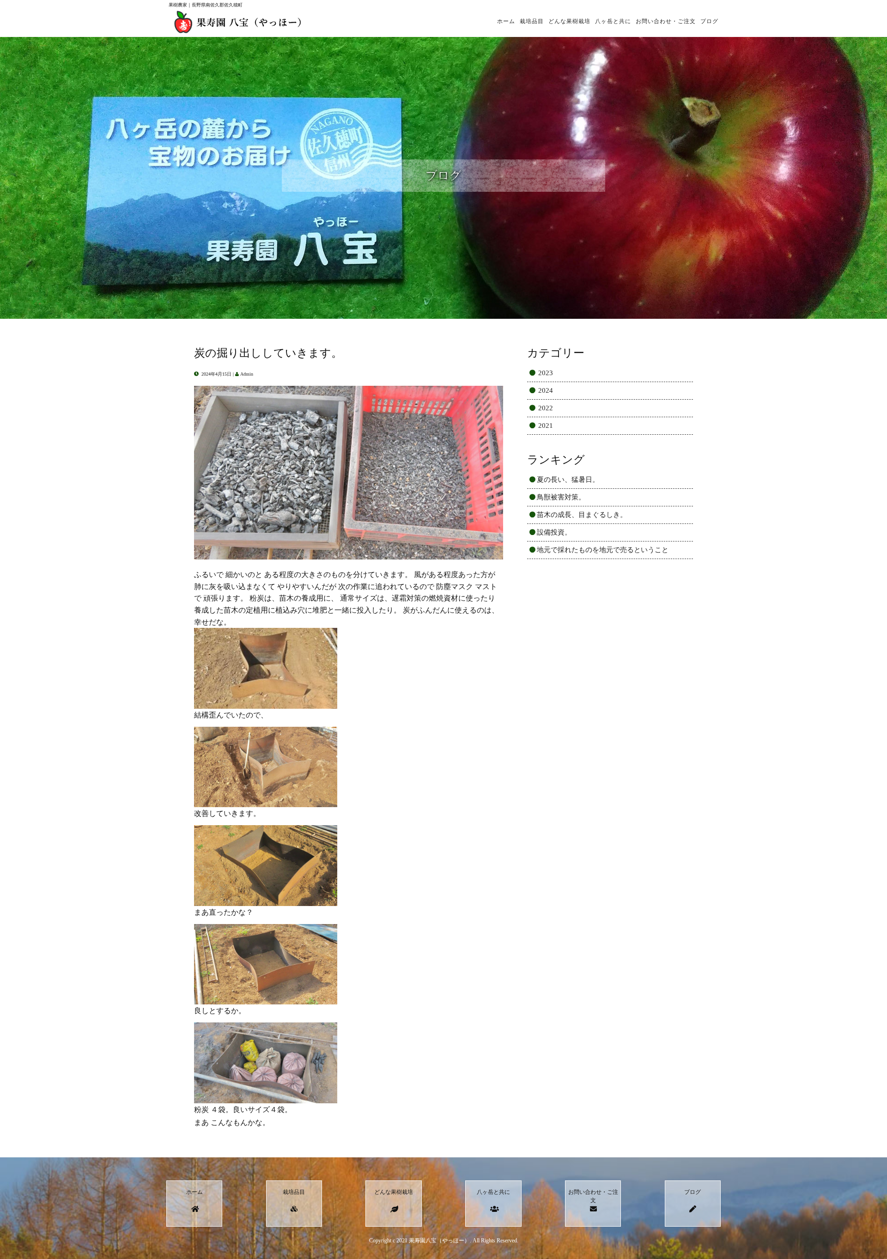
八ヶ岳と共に (613, 21)
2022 (545, 408)
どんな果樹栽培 (569, 21)
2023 (545, 373)
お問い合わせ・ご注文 (666, 21)
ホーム (506, 21)
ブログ (709, 21)
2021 (545, 425)
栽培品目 (532, 21)
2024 (545, 390)
